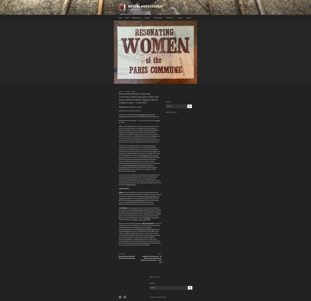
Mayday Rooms (131, 184)
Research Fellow (137, 210)
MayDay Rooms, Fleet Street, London (130, 107)
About (127, 17)
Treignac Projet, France (139, 219)
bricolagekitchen (145, 6)
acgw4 (133, 91)
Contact (188, 17)
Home (120, 17)
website (157, 120)
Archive (180, 17)
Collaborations (136, 17)
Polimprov (146, 243)
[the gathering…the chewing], (144, 229)
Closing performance (144, 115)
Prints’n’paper (158, 17)
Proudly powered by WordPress (158, 297)
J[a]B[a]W (147, 218)
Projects (147, 17)
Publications (170, 17)
